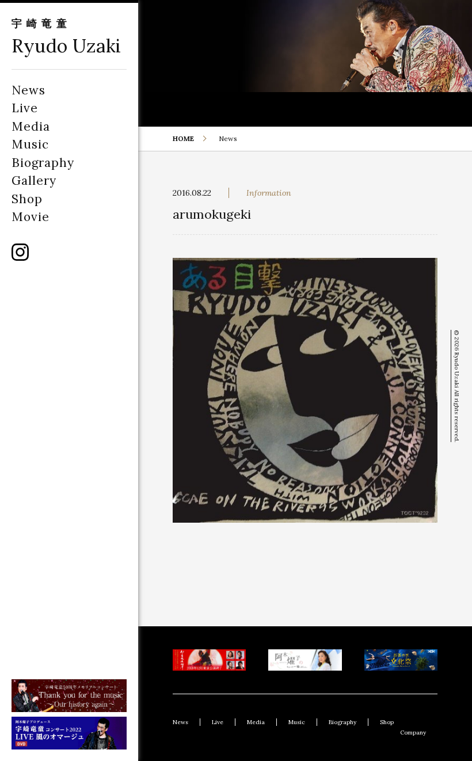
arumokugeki (212, 214)
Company (413, 732)
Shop (27, 199)
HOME (183, 138)
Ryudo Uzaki (66, 46)
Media (31, 126)
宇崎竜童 (41, 23)
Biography (43, 162)
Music (30, 144)
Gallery (34, 180)
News (28, 90)
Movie (31, 217)
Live (25, 108)
